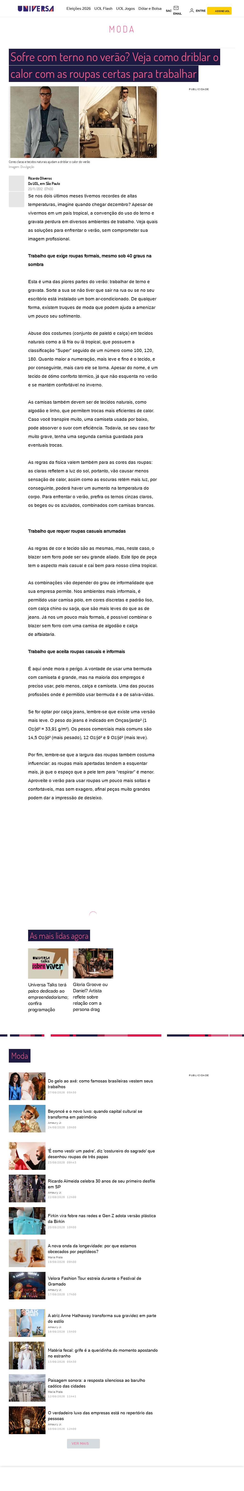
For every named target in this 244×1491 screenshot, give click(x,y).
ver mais (80, 1443)
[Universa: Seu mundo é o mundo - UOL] (36, 9)
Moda (122, 29)
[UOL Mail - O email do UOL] (180, 10)
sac (169, 10)
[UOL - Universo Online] (58, 9)
